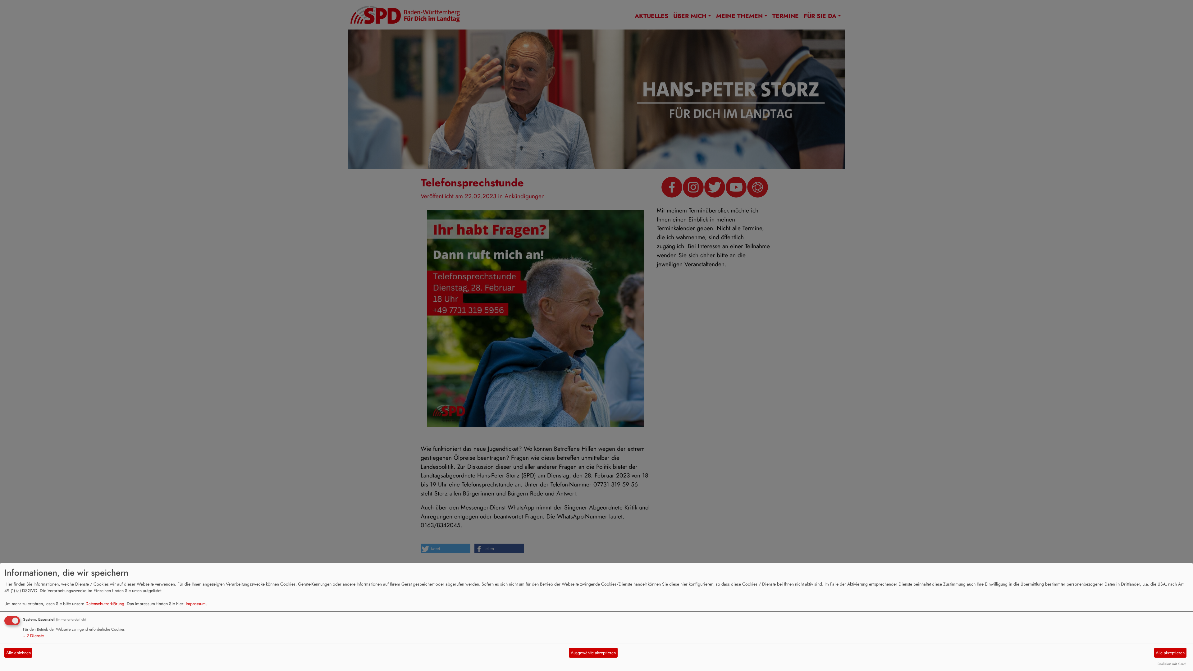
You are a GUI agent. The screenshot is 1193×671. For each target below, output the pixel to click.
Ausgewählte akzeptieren (593, 653)
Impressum (196, 603)
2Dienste (33, 635)
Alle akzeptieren (1170, 653)
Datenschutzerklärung (104, 603)
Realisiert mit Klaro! (1172, 663)
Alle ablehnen (18, 653)
